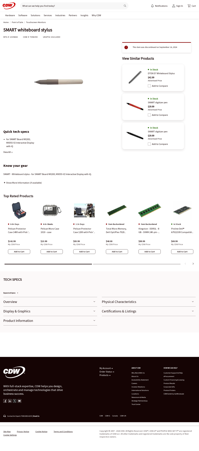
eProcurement (169, 376)
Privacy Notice (23, 431)
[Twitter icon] (14, 401)
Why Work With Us (138, 373)
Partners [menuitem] (73, 15)
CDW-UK (123, 416)
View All (7, 152)
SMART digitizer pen (158, 102)
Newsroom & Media (139, 397)
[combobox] (70, 5)
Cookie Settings (10, 435)
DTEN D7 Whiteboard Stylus (161, 73)
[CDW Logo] (8, 5)
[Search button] (125, 5)
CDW (101, 416)
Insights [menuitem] (84, 15)
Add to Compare (160, 85)
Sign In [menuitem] (179, 5)
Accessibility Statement (140, 380)
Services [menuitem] (48, 15)
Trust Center (136, 404)
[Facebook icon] (5, 401)
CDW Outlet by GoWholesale (174, 394)
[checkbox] (149, 85)
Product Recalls (169, 383)
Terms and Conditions (63, 431)
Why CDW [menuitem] (96, 15)
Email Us (36, 416)
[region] (99, 233)
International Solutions (140, 390)
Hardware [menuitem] (10, 15)
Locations (135, 394)
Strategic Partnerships (140, 401)
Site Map (7, 431)
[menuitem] (152, 5)
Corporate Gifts (169, 387)
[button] (192, 5)
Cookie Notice (41, 431)
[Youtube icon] (19, 401)
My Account (105, 368)
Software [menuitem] (22, 15)
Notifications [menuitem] (161, 5)
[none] (10, 15)
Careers (134, 383)
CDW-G (107, 416)
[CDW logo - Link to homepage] (8, 5)
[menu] (159, 5)
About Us (135, 376)
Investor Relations (138, 387)
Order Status (106, 371)
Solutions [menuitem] (35, 15)
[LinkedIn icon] (10, 401)
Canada (115, 416)
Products (104, 375)
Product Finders (169, 390)
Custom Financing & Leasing (174, 380)
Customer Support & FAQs (173, 373)
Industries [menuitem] (60, 15)
